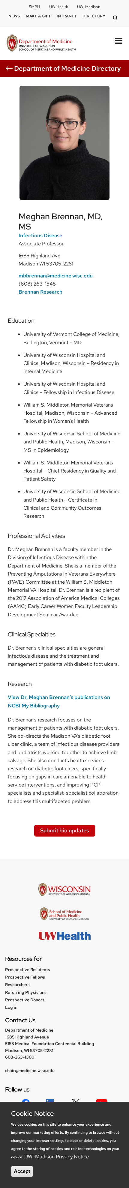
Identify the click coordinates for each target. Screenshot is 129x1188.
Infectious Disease (40, 235)
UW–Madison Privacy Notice (56, 1156)
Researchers (17, 984)
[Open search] (116, 18)
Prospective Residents (27, 969)
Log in (11, 1007)
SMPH (34, 6)
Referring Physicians (25, 992)
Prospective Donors (24, 1000)
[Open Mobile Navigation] (118, 40)
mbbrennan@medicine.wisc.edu (56, 275)
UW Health (58, 6)
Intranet (66, 16)
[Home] (41, 43)
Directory (93, 16)
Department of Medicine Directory (67, 68)
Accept (22, 1171)
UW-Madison (88, 6)
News (14, 16)
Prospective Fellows (25, 977)
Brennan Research (40, 292)
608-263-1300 (19, 1057)
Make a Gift (38, 16)
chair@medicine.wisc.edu (30, 1070)
